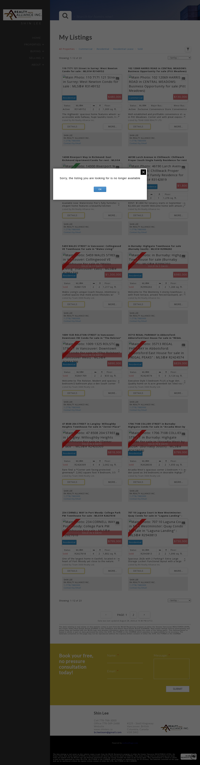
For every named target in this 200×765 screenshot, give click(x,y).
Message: (161, 655)
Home (36, 37)
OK (100, 189)
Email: (112, 671)
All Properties (67, 48)
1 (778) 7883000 (72, 140)
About (36, 64)
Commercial (85, 48)
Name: (112, 655)
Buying (35, 51)
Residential (103, 48)
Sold (140, 48)
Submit (177, 689)
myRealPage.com (130, 743)
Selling (35, 57)
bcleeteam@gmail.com (108, 732)
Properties (32, 44)
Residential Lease (123, 48)
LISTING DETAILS (73, 126)
